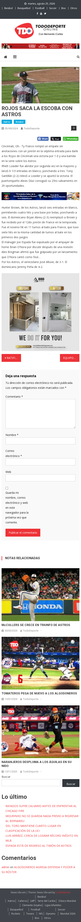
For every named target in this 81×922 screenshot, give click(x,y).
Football (39, 8)
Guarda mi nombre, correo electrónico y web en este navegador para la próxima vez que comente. (17, 507)
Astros (7, 121)
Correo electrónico (14, 453)
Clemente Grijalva (32, 905)
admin (5, 867)
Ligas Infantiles (53, 905)
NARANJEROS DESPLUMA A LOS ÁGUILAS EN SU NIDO (37, 764)
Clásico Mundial (67, 901)
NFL (41, 913)
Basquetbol (23, 8)
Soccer (53, 8)
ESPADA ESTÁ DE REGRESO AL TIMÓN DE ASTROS (39, 846)
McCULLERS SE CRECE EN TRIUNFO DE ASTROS (36, 625)
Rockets (15, 913)
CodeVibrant (63, 892)
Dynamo (50, 913)
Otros (73, 8)
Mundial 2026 (67, 913)
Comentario (14, 396)
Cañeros (22, 901)
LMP (32, 901)
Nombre (12, 435)
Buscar (6, 777)
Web (8, 472)
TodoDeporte (32, 128)
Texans (30, 913)
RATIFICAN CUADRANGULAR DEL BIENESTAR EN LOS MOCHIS (14, 358)
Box (63, 8)
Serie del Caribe (46, 901)
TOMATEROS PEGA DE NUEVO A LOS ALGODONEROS (39, 693)
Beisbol (8, 8)
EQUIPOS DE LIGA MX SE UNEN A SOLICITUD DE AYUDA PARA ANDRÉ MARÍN (71, 358)
